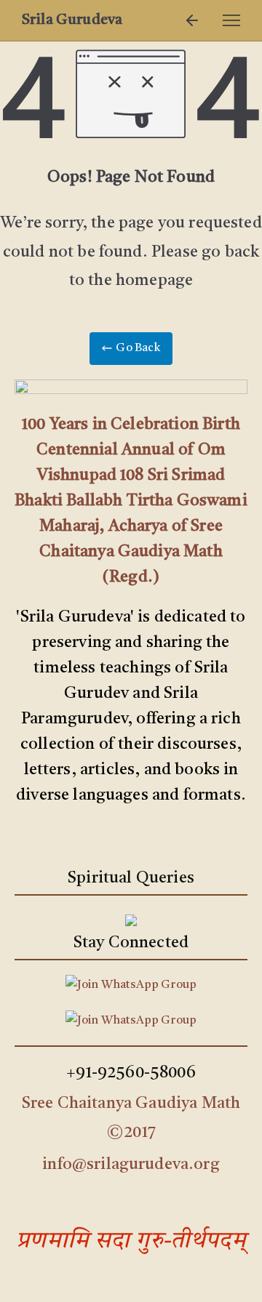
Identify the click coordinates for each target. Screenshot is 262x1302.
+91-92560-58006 (130, 1073)
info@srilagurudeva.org (131, 1165)
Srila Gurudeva (72, 20)
